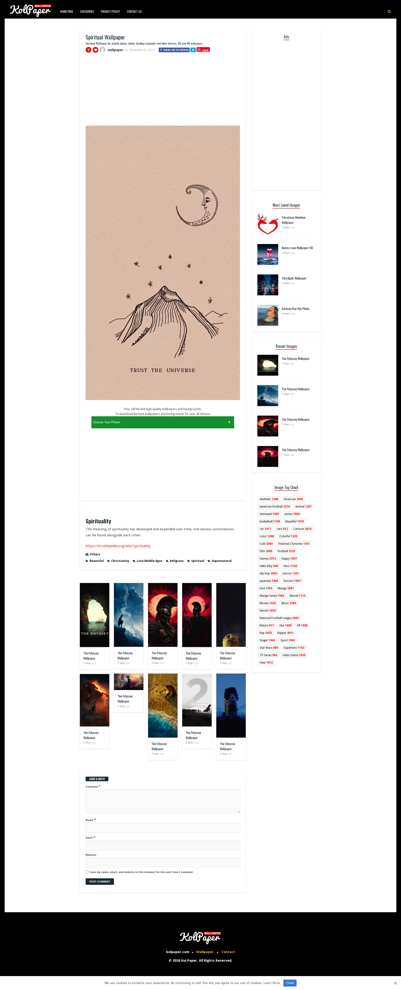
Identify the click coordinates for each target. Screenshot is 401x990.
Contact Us (134, 11)
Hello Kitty (269, 566)
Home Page (66, 11)
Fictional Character (294, 543)
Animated (269, 514)
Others (95, 554)
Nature (267, 625)
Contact (228, 952)
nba (285, 625)
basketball (270, 521)
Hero (290, 566)
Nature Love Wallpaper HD (297, 247)
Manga (286, 588)
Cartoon (302, 529)
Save (205, 50)
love (266, 588)
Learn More (271, 983)
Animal (303, 506)
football (286, 551)
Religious (177, 561)
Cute (266, 543)
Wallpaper (204, 952)
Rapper (285, 633)
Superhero (294, 647)
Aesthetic (269, 499)
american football (275, 506)
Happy (289, 558)
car (265, 529)
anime (292, 514)
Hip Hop (268, 573)
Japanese (269, 581)
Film (266, 551)
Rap (266, 633)
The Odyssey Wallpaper (90, 656)
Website (91, 854)
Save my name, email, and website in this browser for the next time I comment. (142, 872)
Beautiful (97, 561)
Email (90, 837)
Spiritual (197, 561)
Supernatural (222, 561)
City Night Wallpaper (294, 278)
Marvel (297, 595)
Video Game (294, 655)
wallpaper (115, 50)
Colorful (288, 536)
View (266, 662)
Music (288, 603)
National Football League (279, 618)
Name (91, 820)
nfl (302, 625)
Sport (288, 640)
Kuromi (292, 581)
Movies (268, 603)
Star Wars (269, 647)
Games (268, 558)
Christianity (120, 561)
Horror (291, 573)
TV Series (268, 655)
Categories (87, 11)
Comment (93, 786)
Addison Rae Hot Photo (295, 308)
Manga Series (272, 595)
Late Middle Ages (149, 561)
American (293, 499)
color (267, 536)
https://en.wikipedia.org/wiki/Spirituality (118, 546)
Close (290, 983)
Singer (267, 640)
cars (282, 529)
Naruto (268, 610)
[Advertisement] (163, 91)
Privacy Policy (110, 11)
